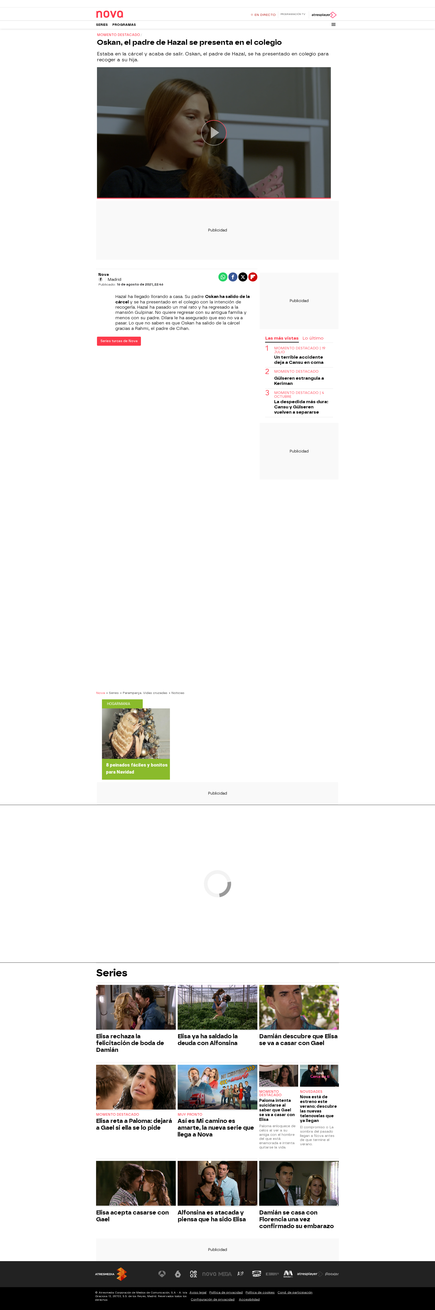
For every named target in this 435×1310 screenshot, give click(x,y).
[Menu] (333, 24)
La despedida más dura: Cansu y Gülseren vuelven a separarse (301, 407)
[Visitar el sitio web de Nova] (209, 1274)
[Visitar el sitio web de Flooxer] (332, 1274)
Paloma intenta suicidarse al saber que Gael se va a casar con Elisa (277, 1110)
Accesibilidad (249, 1299)
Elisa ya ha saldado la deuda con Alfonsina (208, 1039)
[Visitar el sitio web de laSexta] (178, 1274)
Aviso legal (197, 1292)
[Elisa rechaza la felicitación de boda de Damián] (136, 1008)
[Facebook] (100, 279)
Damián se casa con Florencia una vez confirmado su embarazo (296, 1219)
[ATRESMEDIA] (111, 1274)
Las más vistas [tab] (282, 338)
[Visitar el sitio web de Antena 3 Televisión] (162, 1274)
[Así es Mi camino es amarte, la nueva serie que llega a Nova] (217, 1088)
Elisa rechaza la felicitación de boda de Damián (130, 1043)
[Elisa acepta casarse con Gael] (136, 1184)
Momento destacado (296, 372)
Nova (100, 693)
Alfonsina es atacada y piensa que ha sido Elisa (212, 1216)
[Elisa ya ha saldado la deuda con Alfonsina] (217, 1008)
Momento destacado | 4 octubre (299, 395)
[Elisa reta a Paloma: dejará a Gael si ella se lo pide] (136, 1088)
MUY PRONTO (190, 1115)
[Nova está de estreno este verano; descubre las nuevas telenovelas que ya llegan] (319, 1076)
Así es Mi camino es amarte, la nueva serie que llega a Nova (216, 1127)
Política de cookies (260, 1292)
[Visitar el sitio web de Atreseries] (241, 1274)
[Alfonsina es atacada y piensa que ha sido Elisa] (217, 1184)
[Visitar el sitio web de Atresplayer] (310, 1274)
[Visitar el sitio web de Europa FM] (272, 1274)
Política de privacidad (226, 1292)
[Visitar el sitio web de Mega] (225, 1274)
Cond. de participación (295, 1292)
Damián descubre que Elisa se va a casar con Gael (298, 1039)
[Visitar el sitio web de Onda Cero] (256, 1274)
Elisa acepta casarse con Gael (132, 1216)
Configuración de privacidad (212, 1299)
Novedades (311, 1092)
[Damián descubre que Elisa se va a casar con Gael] (299, 1008)
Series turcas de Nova (119, 341)
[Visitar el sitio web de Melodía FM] (288, 1274)
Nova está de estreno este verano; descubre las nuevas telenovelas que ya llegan (318, 1108)
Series (102, 25)
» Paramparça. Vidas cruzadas (143, 693)
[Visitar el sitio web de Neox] (193, 1274)
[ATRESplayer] (324, 15)
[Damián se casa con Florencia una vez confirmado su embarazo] (299, 1184)
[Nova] (124, 14)
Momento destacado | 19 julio (299, 350)
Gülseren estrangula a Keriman (299, 381)
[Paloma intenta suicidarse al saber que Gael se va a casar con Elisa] (278, 1076)
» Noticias (176, 693)
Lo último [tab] (313, 338)
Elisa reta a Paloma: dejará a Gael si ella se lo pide (134, 1124)
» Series (112, 693)
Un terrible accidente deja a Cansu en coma (299, 360)
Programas (124, 25)
